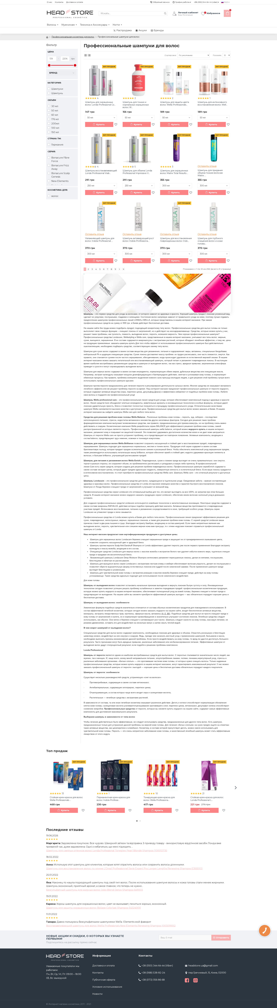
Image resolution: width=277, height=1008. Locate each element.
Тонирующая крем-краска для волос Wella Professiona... (159, 798)
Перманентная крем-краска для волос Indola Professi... (113, 798)
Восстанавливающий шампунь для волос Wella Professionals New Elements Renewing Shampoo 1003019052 (111, 925)
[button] (41, 787)
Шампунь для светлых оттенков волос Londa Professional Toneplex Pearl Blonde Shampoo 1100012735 (106, 850)
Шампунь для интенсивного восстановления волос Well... (212, 103)
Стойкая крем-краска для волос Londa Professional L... (206, 798)
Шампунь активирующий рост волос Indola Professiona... (138, 239)
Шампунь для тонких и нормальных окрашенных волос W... (136, 105)
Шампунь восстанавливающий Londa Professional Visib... (101, 172)
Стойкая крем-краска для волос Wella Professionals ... (66, 798)
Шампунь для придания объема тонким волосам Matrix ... (210, 173)
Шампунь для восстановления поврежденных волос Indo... (176, 239)
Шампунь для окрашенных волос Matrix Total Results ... (174, 172)
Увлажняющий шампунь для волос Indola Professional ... (99, 239)
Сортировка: (170, 55)
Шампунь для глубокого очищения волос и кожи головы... (210, 241)
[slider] (49, 65)
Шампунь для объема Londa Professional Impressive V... (137, 172)
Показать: (217, 55)
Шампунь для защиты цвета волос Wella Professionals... (174, 103)
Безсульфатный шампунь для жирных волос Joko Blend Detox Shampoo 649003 (94, 890)
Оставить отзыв (207, 166)
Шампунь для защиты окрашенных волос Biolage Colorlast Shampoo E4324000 (93, 907)
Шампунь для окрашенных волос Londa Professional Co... (100, 103)
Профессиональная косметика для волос (73, 37)
